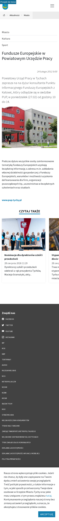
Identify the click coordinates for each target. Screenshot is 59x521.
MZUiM (4, 387)
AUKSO (4, 365)
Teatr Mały (6, 359)
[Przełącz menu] (52, 5)
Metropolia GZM (9, 382)
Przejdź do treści (8, 2)
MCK (3, 348)
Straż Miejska (8, 415)
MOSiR (4, 398)
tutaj (48, 495)
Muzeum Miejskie (9, 370)
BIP (3, 343)
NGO (4, 409)
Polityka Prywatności (11, 459)
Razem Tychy (7, 404)
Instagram (9, 337)
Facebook (9, 319)
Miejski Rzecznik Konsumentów (15, 420)
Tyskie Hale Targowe (11, 426)
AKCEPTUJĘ (46, 514)
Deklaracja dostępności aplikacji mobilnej (21, 453)
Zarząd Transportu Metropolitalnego (19, 431)
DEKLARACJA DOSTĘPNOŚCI (12, 448)
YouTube (9, 331)
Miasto (27, 15)
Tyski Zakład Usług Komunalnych (16, 442)
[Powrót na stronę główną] (4, 15)
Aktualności (15, 15)
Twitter (9, 325)
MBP (3, 354)
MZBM (4, 393)
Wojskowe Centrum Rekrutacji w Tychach (20, 437)
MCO (4, 376)
